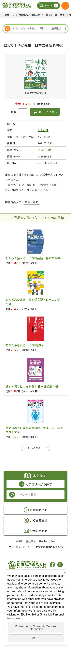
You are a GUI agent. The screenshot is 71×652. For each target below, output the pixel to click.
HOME (19, 541)
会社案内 (30, 541)
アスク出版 (44, 150)
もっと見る (34, 448)
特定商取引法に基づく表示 (50, 547)
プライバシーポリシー (20, 547)
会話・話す (31, 202)
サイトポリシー (47, 541)
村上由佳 (43, 130)
